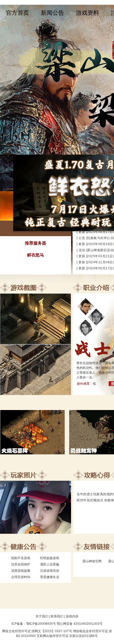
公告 (81, 238)
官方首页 (17, 12)
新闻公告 (52, 12)
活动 (81, 250)
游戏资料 (87, 12)
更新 (81, 232)
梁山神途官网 (92, 561)
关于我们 (42, 616)
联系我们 (57, 616)
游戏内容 (72, 616)
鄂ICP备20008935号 (41, 624)
